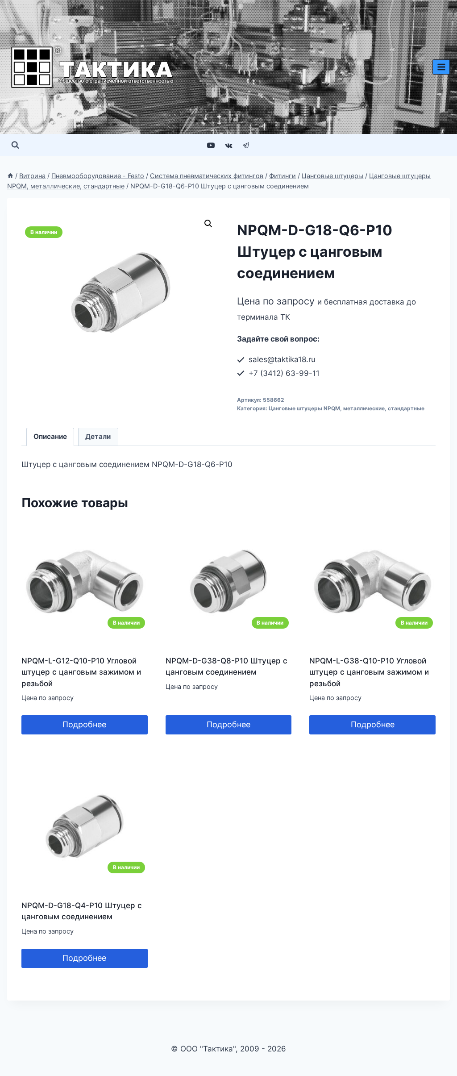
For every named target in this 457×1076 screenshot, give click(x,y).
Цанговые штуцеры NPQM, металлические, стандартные (346, 408)
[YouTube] (211, 145)
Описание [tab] (50, 436)
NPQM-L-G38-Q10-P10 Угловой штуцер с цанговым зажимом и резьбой (369, 672)
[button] (208, 224)
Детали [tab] (98, 436)
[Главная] (10, 175)
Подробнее (84, 724)
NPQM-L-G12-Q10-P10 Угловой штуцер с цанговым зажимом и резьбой (81, 672)
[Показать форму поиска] (15, 145)
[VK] (228, 145)
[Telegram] (245, 145)
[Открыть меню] (441, 66)
